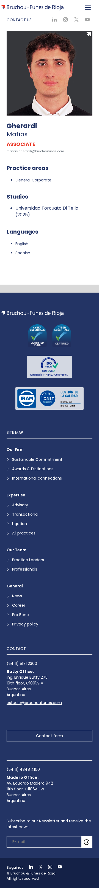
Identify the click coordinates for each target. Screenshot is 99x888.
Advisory (20, 505)
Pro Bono (20, 614)
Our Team (16, 550)
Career (18, 605)
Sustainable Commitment (37, 459)
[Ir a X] (38, 867)
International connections (37, 478)
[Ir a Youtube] (57, 867)
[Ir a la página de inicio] (32, 313)
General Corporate (33, 180)
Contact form (49, 736)
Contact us (19, 20)
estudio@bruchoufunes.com (34, 702)
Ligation (19, 523)
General (15, 586)
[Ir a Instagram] (47, 867)
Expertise (16, 495)
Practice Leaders (28, 560)
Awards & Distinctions (32, 469)
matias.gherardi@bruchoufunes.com (35, 151)
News (17, 596)
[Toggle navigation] (87, 7)
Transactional (25, 514)
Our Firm (15, 449)
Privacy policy (25, 624)
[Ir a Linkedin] (28, 867)
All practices (23, 533)
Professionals (24, 569)
